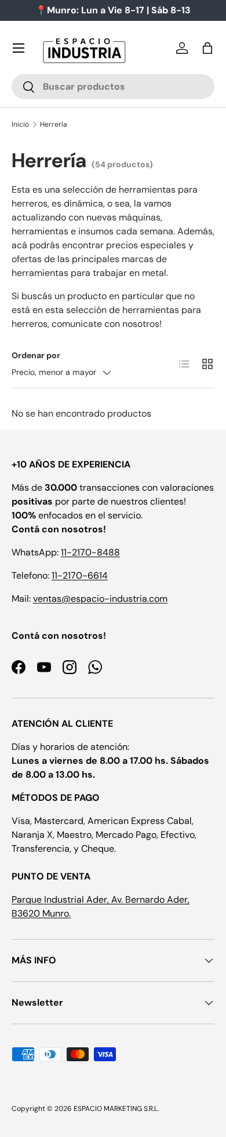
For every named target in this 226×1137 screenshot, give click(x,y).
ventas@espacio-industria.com (100, 599)
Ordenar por (36, 355)
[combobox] (113, 86)
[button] (207, 48)
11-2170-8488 (90, 552)
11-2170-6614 (80, 575)
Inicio (20, 124)
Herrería (53, 124)
